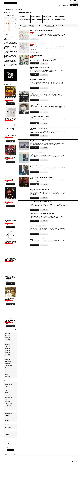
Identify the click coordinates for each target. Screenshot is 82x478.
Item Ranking (8, 436)
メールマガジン (8, 418)
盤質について (7, 424)
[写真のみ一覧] (60, 25)
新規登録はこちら (65, 5)
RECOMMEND (8, 434)
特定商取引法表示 (8, 413)
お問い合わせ (7, 420)
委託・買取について (9, 427)
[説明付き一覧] (63, 25)
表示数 (21, 25)
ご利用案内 (7, 415)
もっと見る (14, 329)
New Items (7, 431)
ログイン (59, 5)
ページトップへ (75, 461)
